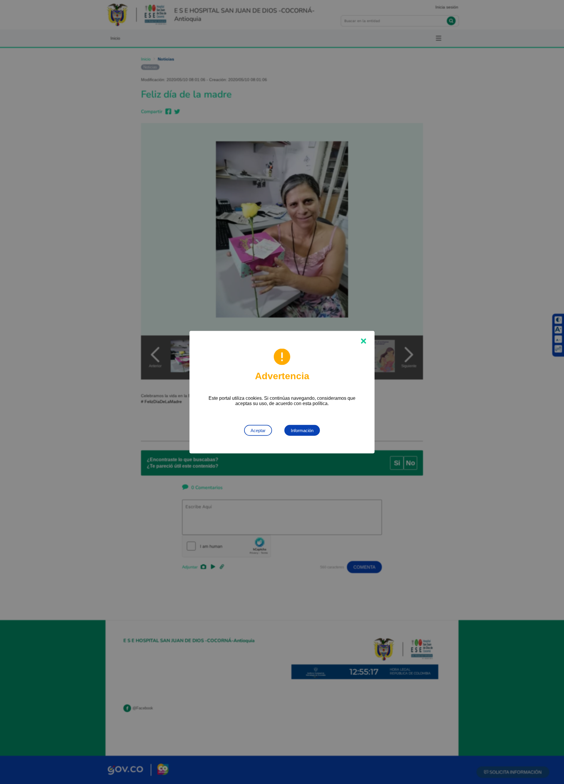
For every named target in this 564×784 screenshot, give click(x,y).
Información (302, 430)
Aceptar (258, 430)
